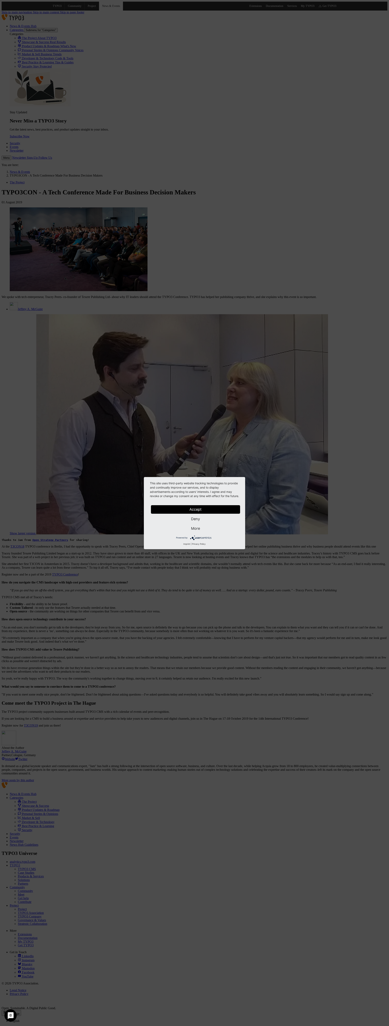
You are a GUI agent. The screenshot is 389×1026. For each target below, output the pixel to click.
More (195, 528)
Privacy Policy (199, 544)
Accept (195, 509)
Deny (195, 519)
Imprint (186, 544)
